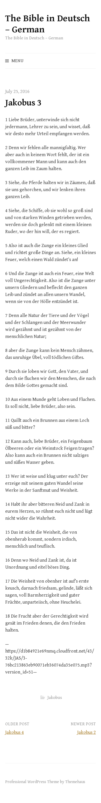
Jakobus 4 (14, 732)
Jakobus (54, 697)
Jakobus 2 (86, 732)
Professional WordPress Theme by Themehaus (45, 781)
